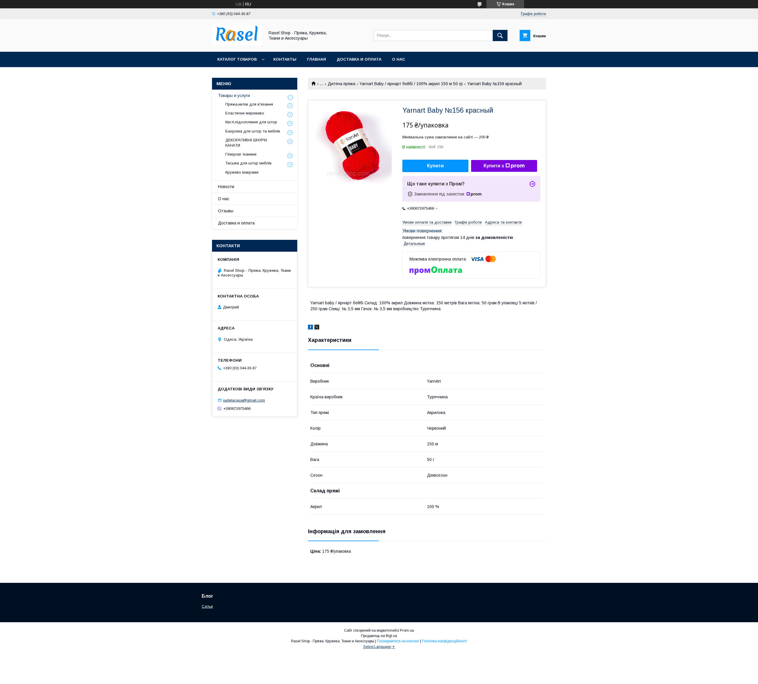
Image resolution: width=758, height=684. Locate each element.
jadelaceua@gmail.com (244, 400)
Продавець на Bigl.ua (379, 636)
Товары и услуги (234, 95)
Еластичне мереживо (244, 113)
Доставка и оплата (359, 59)
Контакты (284, 59)
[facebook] (310, 328)
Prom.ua (407, 630)
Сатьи (207, 606)
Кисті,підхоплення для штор (251, 122)
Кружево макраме (241, 172)
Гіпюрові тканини (240, 154)
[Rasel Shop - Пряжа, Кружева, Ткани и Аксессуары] (236, 44)
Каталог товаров (237, 59)
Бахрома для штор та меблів (252, 131)
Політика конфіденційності (444, 641)
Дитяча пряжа (341, 83)
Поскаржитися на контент (398, 641)
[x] (316, 328)
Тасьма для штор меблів (248, 163)
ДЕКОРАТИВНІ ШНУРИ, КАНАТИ (246, 143)
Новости (226, 186)
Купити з (494, 165)
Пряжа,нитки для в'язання (249, 104)
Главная (316, 59)
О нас (398, 59)
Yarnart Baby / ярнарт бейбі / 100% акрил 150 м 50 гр (411, 83)
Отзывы (225, 210)
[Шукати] (500, 35)
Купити (435, 165)
